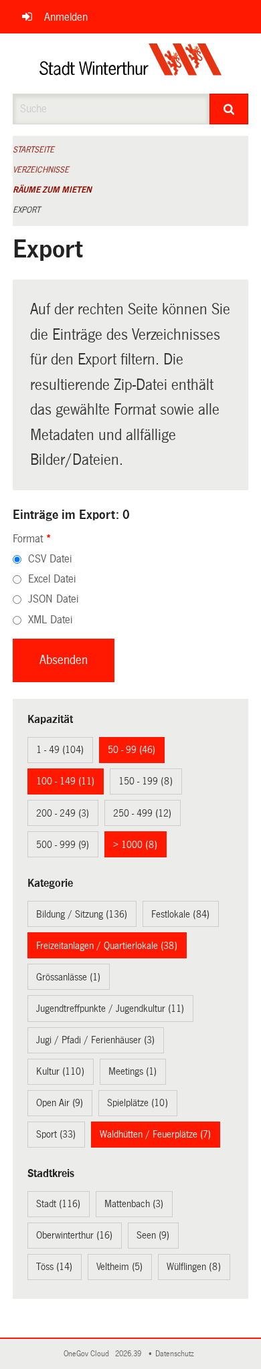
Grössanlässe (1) (68, 977)
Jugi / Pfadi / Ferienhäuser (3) (95, 1040)
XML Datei (50, 619)
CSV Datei (50, 558)
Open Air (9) (59, 1102)
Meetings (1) (132, 1071)
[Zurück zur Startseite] (130, 63)
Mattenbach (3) (133, 1203)
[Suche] (229, 109)
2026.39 (129, 1354)
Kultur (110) (60, 1071)
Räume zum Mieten (52, 190)
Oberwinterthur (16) (74, 1235)
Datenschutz (176, 1354)
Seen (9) (153, 1235)
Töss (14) (54, 1266)
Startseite (33, 149)
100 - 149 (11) (65, 781)
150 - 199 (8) (145, 781)
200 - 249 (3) (62, 813)
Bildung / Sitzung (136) (81, 914)
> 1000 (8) (135, 844)
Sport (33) (56, 1134)
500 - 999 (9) (62, 844)
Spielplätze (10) (137, 1102)
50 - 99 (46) (131, 749)
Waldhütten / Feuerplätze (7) (155, 1134)
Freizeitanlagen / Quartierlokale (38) (106, 945)
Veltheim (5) (119, 1266)
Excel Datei (52, 579)
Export (26, 210)
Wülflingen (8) (194, 1266)
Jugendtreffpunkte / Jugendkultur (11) (110, 1008)
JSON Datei (53, 599)
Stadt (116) (58, 1203)
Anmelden (66, 17)
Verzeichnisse (41, 170)
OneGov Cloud (88, 1354)
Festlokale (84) (180, 914)
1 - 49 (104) (60, 749)
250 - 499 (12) (142, 813)
